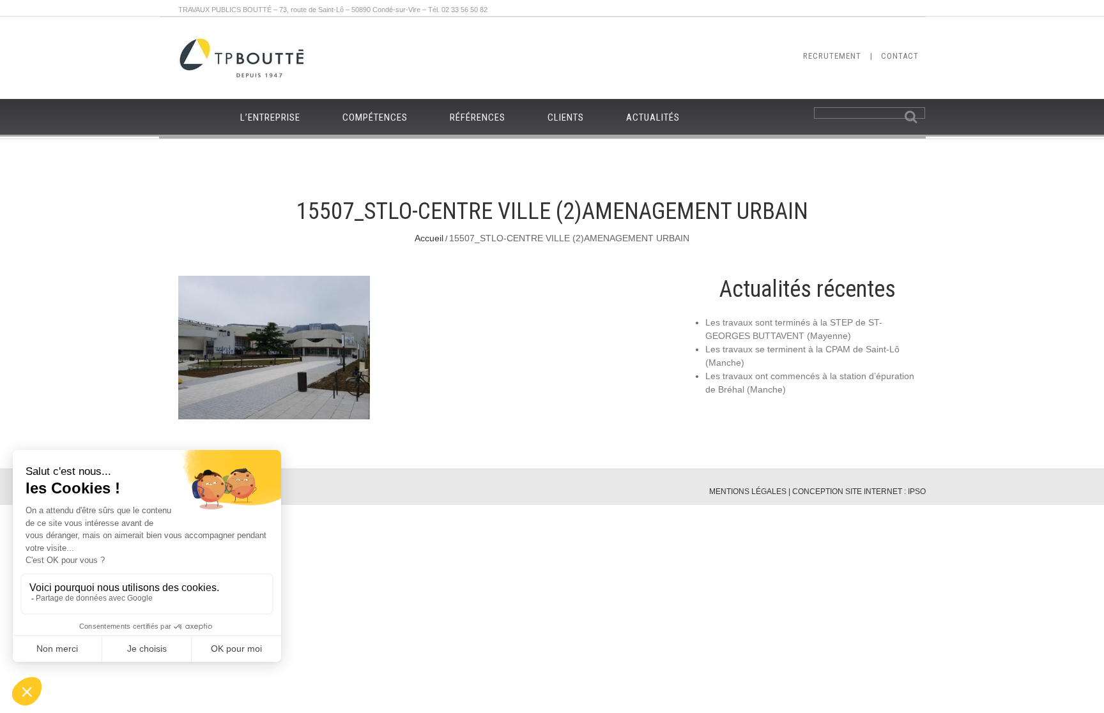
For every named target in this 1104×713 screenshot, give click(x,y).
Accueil (429, 238)
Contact (900, 56)
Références (477, 117)
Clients (566, 117)
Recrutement (832, 56)
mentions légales (747, 491)
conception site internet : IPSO (859, 491)
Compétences (375, 117)
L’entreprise (270, 117)
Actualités (653, 117)
